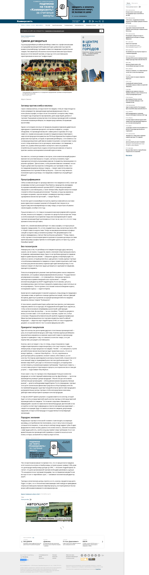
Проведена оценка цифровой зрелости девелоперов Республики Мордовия (32, 544)
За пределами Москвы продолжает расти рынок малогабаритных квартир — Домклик (51, 545)
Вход (96, 21)
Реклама (54, 555)
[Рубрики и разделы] (103, 21)
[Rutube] (95, 555)
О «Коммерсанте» (43, 555)
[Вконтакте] (85, 555)
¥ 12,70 (32, 25)
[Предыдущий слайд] (21, 541)
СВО (99, 25)
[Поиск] (100, 21)
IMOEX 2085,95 (39, 25)
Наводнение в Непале (91, 25)
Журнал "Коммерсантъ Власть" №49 (30, 494)
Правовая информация (72, 556)
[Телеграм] (82, 555)
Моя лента (135, 3)
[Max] (99, 555)
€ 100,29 (28, 25)
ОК (101, 31)
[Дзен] (89, 555)
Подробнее (98, 569)
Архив (40, 556)
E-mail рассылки (70, 558)
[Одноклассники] (92, 555)
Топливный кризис (68, 25)
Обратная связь (70, 555)
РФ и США (48, 25)
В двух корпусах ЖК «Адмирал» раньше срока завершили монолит (72, 544)
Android (54, 558)
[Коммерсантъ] (25, 21)
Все (33, 537)
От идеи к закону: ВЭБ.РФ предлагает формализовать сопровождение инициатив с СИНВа (91, 545)
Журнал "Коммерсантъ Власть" (28, 36)
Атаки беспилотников (57, 25)
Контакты (41, 558)
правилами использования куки (54, 31)
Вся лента (129, 155)
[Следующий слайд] (102, 541)
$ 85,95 (22, 25)
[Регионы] (90, 21)
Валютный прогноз (79, 25)
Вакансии (54, 556)
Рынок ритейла (25, 499)
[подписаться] (30, 499)
